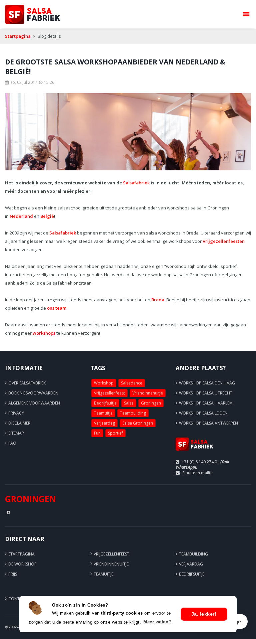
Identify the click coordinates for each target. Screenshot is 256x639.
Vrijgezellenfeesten (224, 241)
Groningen (151, 403)
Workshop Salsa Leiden (203, 413)
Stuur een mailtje (198, 473)
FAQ (12, 443)
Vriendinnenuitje (147, 393)
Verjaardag (104, 423)
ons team (56, 308)
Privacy (16, 413)
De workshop (22, 564)
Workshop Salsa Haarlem (206, 403)
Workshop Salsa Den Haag (207, 383)
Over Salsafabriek (27, 383)
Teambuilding (133, 413)
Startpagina (18, 36)
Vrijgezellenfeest (109, 393)
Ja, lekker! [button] (204, 614)
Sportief (115, 433)
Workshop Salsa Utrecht (205, 393)
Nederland (21, 216)
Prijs (12, 574)
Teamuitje (103, 413)
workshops (44, 333)
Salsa (129, 403)
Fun (97, 433)
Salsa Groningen (137, 423)
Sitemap (16, 433)
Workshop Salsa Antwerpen (208, 423)
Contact (17, 599)
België (47, 216)
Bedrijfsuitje (105, 403)
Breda (157, 300)
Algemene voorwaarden (34, 403)
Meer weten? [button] (157, 621)
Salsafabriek (136, 183)
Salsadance (131, 383)
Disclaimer (19, 423)
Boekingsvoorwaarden (33, 393)
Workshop (104, 383)
